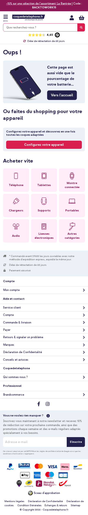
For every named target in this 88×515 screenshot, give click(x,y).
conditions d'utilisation (13, 453)
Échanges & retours (56, 505)
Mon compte (72, 17)
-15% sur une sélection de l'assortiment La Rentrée (38, 3)
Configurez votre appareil (44, 145)
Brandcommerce (13, 394)
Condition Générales (29, 505)
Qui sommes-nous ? (15, 377)
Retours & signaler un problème (23, 337)
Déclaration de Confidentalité (22, 352)
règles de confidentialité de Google (55, 451)
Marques (8, 345)
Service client (12, 307)
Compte (8, 315)
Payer (6, 330)
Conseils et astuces (15, 359)
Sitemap (75, 505)
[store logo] (28, 17)
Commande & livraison (17, 322)
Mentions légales (14, 501)
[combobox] (44, 27)
